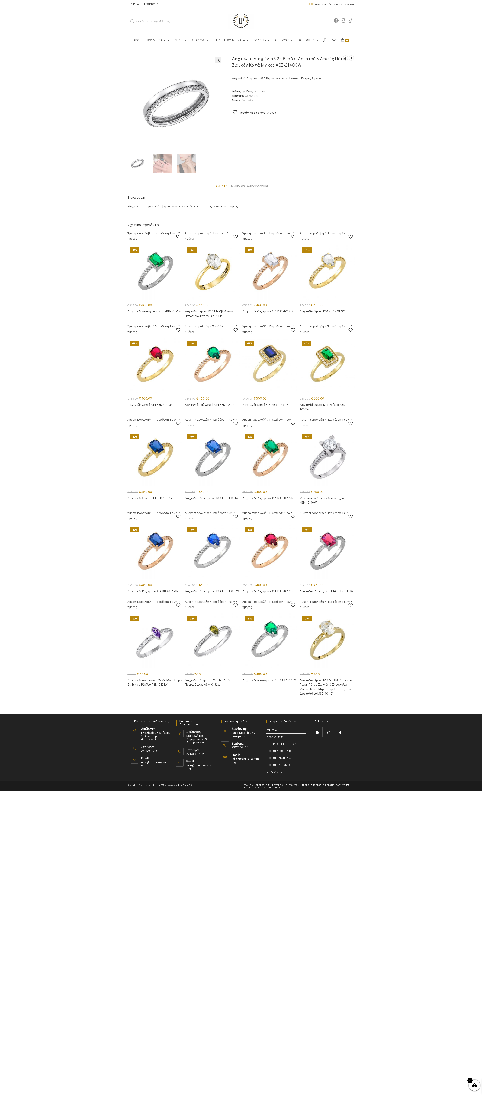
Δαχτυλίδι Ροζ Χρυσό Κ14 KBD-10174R (267, 311)
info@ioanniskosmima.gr (155, 763)
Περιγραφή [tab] (220, 185)
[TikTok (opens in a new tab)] (350, 20)
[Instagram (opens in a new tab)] (343, 20)
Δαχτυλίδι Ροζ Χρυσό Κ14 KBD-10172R (267, 498)
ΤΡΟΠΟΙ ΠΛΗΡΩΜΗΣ (278, 764)
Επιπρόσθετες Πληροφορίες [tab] (249, 185)
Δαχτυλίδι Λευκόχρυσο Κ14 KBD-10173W (327, 591)
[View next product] (351, 58)
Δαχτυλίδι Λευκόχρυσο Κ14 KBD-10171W (212, 498)
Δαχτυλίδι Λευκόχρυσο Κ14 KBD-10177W (269, 680)
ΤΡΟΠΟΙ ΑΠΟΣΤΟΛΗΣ (278, 750)
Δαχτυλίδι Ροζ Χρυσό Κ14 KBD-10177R (210, 404)
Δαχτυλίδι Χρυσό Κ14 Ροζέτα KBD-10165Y (323, 407)
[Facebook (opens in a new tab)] (336, 20)
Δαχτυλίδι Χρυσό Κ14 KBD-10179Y (322, 311)
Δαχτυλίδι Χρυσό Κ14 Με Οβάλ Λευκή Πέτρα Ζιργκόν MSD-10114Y (210, 313)
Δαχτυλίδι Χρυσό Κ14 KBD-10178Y (149, 404)
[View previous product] (345, 58)
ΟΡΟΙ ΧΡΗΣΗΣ (274, 736)
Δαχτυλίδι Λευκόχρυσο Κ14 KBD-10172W (154, 311)
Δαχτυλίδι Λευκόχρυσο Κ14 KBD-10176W (212, 591)
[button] (218, 60)
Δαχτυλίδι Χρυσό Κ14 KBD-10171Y (149, 498)
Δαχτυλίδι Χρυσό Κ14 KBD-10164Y (265, 404)
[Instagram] (329, 732)
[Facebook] (317, 732)
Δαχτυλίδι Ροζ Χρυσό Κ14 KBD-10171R (152, 591)
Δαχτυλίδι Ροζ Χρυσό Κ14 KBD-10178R (267, 591)
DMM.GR (187, 784)
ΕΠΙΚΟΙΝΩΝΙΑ (150, 4)
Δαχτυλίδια (251, 95)
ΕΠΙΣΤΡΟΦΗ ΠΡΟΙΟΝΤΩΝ (281, 743)
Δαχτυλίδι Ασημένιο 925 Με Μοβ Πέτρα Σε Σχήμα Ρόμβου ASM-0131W (154, 682)
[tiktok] (340, 732)
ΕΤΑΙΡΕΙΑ (133, 4)
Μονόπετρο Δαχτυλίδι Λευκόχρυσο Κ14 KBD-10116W (326, 500)
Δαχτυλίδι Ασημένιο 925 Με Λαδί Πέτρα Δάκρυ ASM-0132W (207, 682)
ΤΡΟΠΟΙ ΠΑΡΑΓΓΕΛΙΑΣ (279, 757)
